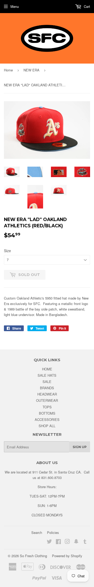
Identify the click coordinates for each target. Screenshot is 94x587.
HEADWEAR (47, 394)
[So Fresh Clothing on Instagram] (67, 542)
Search (36, 532)
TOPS (47, 406)
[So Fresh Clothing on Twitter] (49, 542)
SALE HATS (47, 375)
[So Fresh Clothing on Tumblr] (85, 542)
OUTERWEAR (47, 400)
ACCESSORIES (47, 419)
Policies (53, 532)
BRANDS (47, 387)
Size (7, 250)
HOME (47, 368)
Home (8, 69)
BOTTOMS (47, 413)
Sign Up (80, 447)
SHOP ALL (47, 425)
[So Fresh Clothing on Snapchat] (76, 542)
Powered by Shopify (67, 555)
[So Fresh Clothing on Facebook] (58, 542)
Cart (86, 6)
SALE (47, 381)
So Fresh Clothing (33, 555)
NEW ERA (31, 69)
